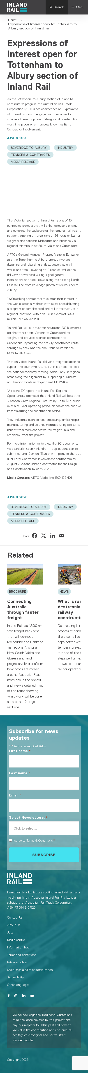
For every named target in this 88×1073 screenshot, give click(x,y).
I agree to (34, 840)
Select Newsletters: (28, 817)
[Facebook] (8, 996)
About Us (13, 925)
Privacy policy (17, 962)
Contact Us (15, 917)
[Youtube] (32, 996)
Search (59, 7)
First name (20, 751)
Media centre (16, 940)
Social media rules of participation (30, 970)
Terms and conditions (21, 955)
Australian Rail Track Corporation (48, 902)
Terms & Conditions (39, 840)
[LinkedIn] (23, 996)
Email (15, 795)
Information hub (18, 947)
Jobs (10, 932)
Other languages (18, 984)
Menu (80, 7)
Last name (19, 773)
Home (12, 20)
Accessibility (15, 977)
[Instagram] (16, 996)
